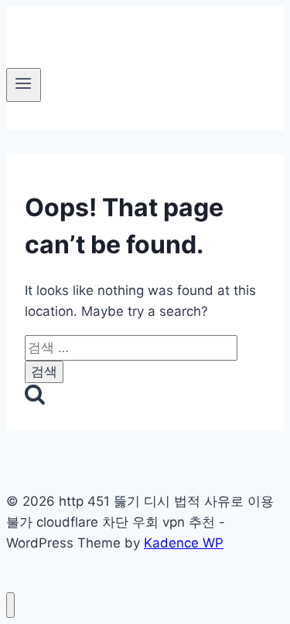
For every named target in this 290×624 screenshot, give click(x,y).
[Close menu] (10, 605)
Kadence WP (183, 543)
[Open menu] (23, 85)
